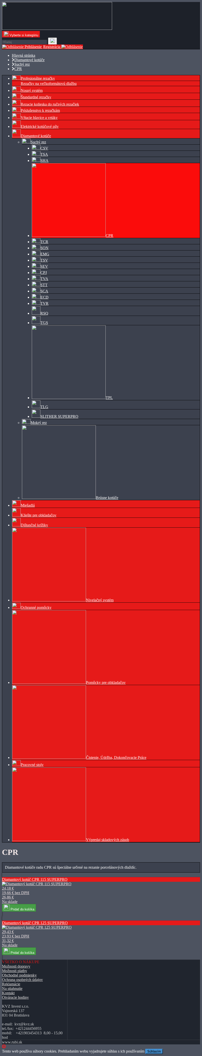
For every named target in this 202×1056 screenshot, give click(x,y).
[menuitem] (106, 78)
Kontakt (8, 993)
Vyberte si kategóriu (23, 35)
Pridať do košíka (22, 909)
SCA (44, 291)
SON (44, 248)
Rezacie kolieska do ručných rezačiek (50, 104)
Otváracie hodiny (15, 997)
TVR (44, 303)
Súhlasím (154, 1051)
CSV (44, 148)
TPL (109, 398)
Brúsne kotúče (107, 498)
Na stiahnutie (12, 988)
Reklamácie (11, 984)
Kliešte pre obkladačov (38, 515)
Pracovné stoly (32, 765)
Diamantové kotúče (36, 136)
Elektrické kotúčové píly (40, 126)
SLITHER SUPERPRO (59, 416)
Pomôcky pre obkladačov (106, 682)
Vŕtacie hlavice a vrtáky (39, 117)
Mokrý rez (39, 423)
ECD (44, 297)
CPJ (43, 272)
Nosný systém (32, 90)
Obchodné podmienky (19, 975)
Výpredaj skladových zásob (107, 840)
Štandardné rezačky (36, 97)
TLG (44, 407)
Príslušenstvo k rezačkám (40, 110)
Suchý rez (38, 142)
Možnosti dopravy (16, 966)
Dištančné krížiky (34, 525)
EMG (44, 254)
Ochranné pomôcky (36, 607)
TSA (44, 154)
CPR (109, 235)
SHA (44, 160)
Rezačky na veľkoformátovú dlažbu (49, 83)
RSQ (44, 313)
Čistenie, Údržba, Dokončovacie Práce (116, 757)
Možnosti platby (14, 971)
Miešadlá (28, 505)
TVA (44, 279)
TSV (44, 260)
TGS (44, 323)
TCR (44, 242)
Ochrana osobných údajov (22, 980)
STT (44, 285)
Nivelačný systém (100, 600)
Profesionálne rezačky (38, 78)
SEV (44, 266)
